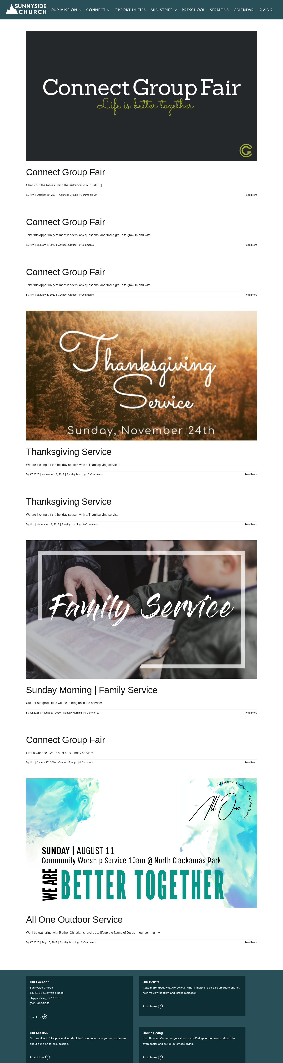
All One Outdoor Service (74, 919)
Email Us (36, 1017)
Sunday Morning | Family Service (92, 690)
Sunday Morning (76, 474)
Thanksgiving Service (69, 452)
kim (32, 194)
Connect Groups (68, 194)
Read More (250, 194)
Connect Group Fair (65, 172)
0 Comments (86, 244)
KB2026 (34, 474)
